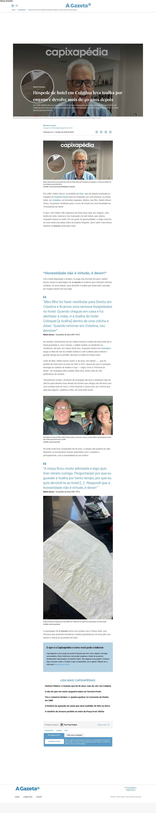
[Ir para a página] (78, 5)
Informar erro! (54, 741)
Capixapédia (21, 9)
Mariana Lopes (49, 125)
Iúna (81, 194)
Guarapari (106, 348)
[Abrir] (12, 5)
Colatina (57, 200)
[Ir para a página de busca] (17, 6)
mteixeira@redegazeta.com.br (61, 128)
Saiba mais (102, 725)
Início (13, 9)
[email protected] (61, 664)
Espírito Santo (61, 197)
